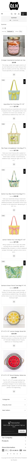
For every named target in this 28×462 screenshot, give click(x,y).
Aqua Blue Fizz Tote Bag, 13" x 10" (14, 104)
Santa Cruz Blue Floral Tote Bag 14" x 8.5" (14, 194)
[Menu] (2, 14)
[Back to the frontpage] (10, 20)
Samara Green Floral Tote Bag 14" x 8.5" (14, 285)
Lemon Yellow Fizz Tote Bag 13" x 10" (14, 240)
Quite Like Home (16, 458)
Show (16, 31)
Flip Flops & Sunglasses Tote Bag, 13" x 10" (14, 148)
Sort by (4, 31)
